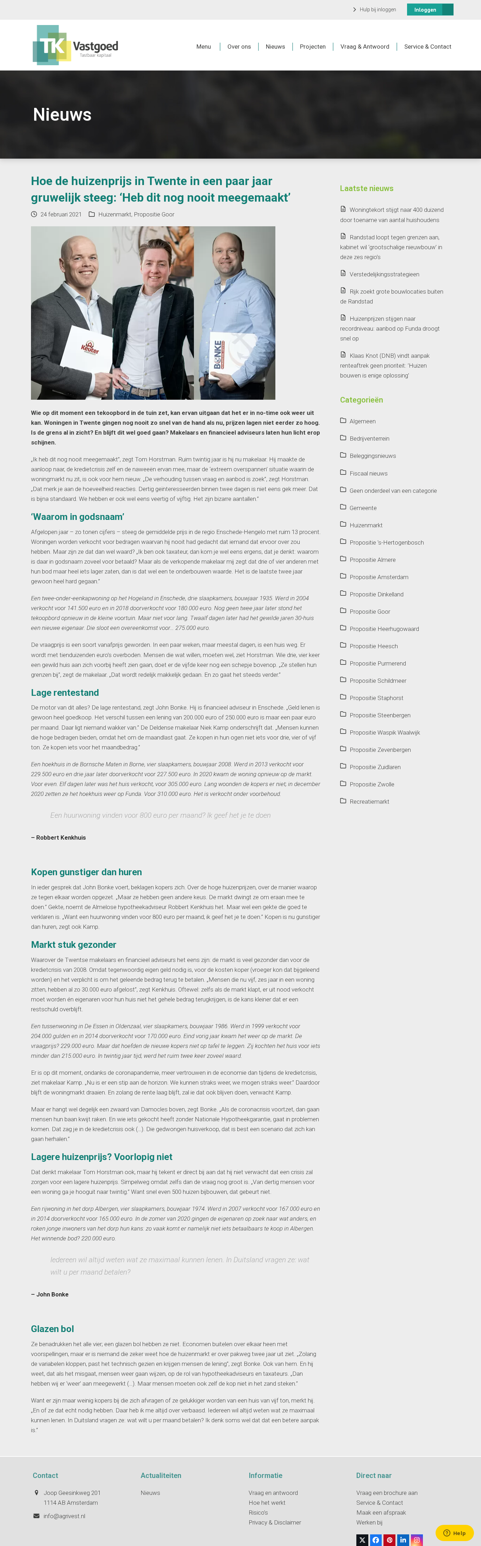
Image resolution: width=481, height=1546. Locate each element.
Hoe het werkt (267, 1502)
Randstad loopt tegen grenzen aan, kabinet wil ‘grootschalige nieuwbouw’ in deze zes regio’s (391, 247)
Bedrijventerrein (369, 438)
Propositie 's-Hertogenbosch (387, 542)
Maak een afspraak (381, 1512)
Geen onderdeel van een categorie (393, 490)
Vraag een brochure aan (387, 1492)
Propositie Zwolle (372, 784)
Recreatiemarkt (369, 801)
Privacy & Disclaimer (275, 1522)
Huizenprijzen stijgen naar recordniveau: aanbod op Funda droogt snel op (390, 328)
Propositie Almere (373, 559)
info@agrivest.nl (64, 1516)
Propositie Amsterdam (379, 577)
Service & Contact (379, 1502)
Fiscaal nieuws (369, 473)
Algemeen (363, 421)
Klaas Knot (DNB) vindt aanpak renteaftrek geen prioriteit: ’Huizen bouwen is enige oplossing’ (385, 365)
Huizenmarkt (114, 214)
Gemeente (363, 507)
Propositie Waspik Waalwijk (385, 732)
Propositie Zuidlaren (375, 767)
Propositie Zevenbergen (380, 749)
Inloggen (425, 9)
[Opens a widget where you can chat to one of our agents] (454, 1533)
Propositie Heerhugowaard (384, 628)
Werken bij (369, 1522)
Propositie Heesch (374, 646)
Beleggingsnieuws (373, 455)
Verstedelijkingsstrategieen (384, 274)
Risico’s (258, 1512)
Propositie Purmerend (378, 663)
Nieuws (150, 1492)
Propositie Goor (154, 214)
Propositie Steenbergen (380, 715)
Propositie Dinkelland (377, 594)
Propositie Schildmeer (378, 680)
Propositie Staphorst (377, 697)
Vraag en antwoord (273, 1492)
